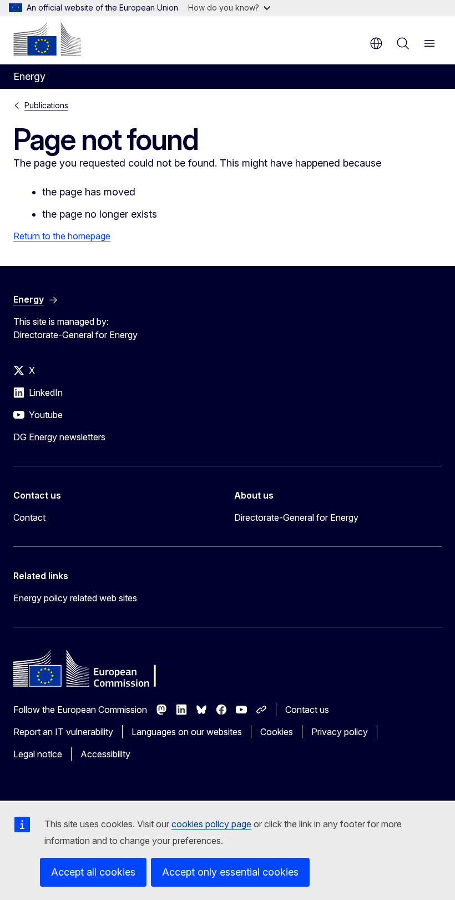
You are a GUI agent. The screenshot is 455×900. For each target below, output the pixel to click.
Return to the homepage (61, 236)
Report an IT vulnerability (63, 731)
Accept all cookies (93, 872)
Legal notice (37, 754)
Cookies (276, 731)
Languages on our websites (187, 731)
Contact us (307, 709)
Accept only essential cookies (230, 872)
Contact (29, 517)
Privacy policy (339, 731)
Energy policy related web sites (75, 598)
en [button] (376, 43)
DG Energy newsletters (59, 437)
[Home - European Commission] (47, 39)
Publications (46, 105)
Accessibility (105, 754)
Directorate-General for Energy (296, 517)
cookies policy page (211, 823)
